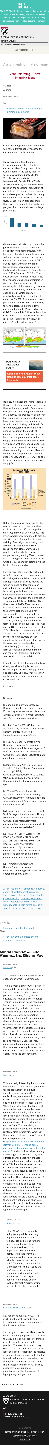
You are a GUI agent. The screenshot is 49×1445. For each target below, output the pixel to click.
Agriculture (17, 888)
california (39, 888)
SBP (9, 85)
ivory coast (36, 898)
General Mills (37, 895)
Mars (5, 901)
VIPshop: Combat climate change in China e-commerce (24, 110)
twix (24, 908)
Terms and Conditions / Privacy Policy (24, 1431)
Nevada (7, 904)
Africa (6, 888)
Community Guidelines (25, 1435)
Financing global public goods (19, 927)
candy (6, 891)
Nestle (34, 901)
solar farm (8, 908)
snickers (37, 904)
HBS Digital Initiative (13, 11)
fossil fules (16, 895)
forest (6, 895)
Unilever (32, 908)
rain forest (26, 904)
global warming (11, 898)
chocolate (16, 891)
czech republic (30, 891)
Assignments (24, 49)
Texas (18, 908)
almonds (28, 888)
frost (25, 895)
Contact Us (24, 1439)
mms (26, 901)
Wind (40, 908)
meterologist (16, 901)
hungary (25, 898)
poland (16, 904)
